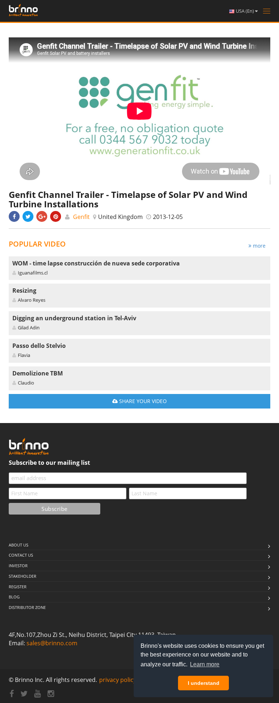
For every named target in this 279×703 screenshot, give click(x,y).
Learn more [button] (204, 664)
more (258, 245)
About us (18, 545)
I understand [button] (203, 683)
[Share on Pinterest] (55, 216)
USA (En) (245, 11)
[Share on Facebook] (14, 216)
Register (18, 586)
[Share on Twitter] (28, 216)
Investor (18, 565)
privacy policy (117, 680)
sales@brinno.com (52, 643)
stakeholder (22, 576)
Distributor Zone (27, 607)
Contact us (21, 555)
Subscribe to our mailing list (49, 463)
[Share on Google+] (41, 216)
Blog (14, 597)
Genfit (81, 217)
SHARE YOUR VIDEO (142, 401)
